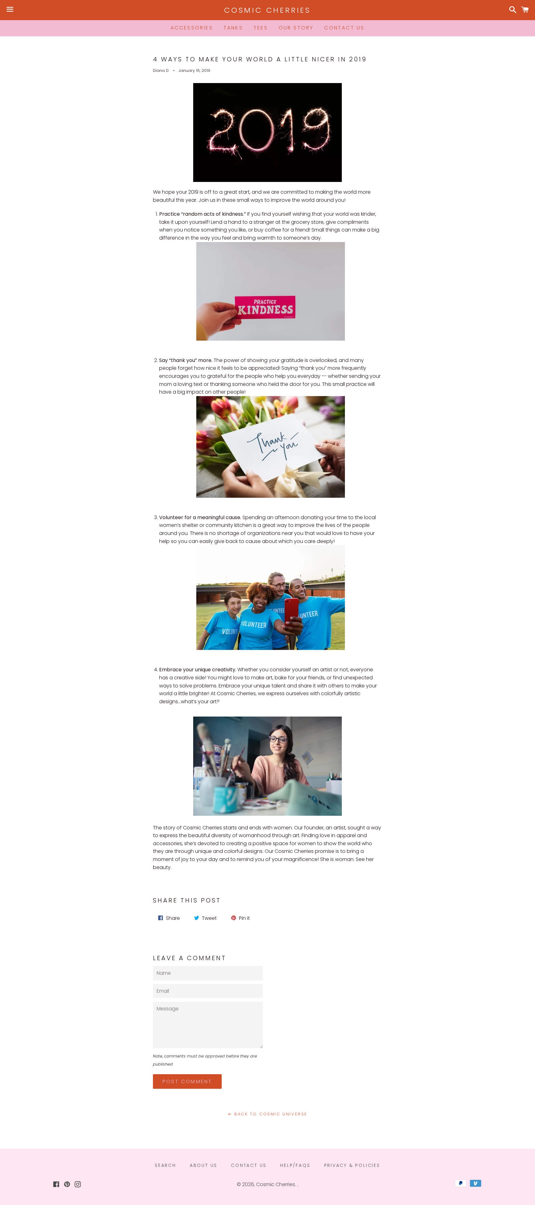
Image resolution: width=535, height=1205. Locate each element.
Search (165, 1165)
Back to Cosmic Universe (270, 1114)
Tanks (233, 27)
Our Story (296, 27)
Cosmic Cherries (267, 10)
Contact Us (344, 27)
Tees (261, 27)
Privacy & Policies (352, 1165)
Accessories (192, 27)
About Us (203, 1165)
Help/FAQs (295, 1165)
